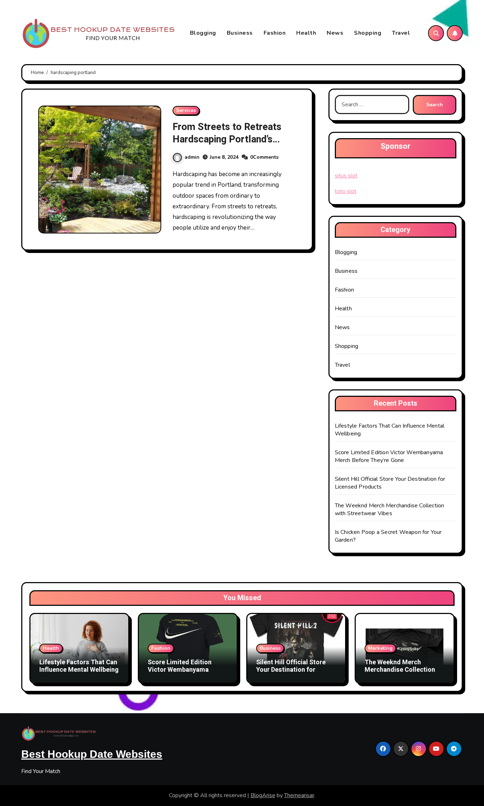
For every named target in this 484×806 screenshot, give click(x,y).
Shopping (367, 33)
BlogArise (263, 795)
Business (240, 33)
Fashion (275, 33)
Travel (401, 33)
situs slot (346, 176)
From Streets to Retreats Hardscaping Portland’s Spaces (227, 139)
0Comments (264, 157)
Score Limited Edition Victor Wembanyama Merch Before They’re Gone (389, 456)
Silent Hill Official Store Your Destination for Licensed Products (291, 670)
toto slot (345, 191)
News (335, 33)
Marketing (380, 648)
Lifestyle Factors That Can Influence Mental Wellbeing (79, 666)
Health (306, 33)
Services (186, 110)
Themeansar (299, 795)
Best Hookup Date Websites (91, 754)
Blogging (203, 33)
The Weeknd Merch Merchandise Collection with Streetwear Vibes (389, 509)
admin (192, 157)
